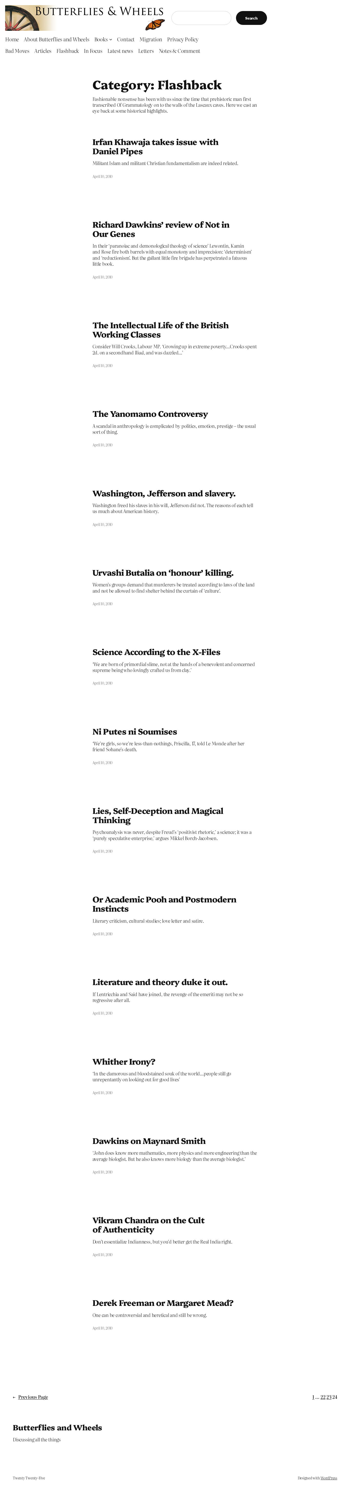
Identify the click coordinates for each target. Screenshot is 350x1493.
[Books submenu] (110, 39)
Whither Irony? (124, 1061)
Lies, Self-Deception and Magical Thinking (157, 815)
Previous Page (30, 1397)
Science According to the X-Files (156, 651)
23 (329, 1396)
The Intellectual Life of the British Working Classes (160, 329)
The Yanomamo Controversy (150, 413)
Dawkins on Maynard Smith (149, 1140)
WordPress (329, 1477)
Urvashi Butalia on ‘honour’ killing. (163, 572)
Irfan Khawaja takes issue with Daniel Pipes (155, 146)
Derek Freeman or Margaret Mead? (162, 1302)
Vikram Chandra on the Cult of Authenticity (148, 1224)
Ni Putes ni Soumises (134, 731)
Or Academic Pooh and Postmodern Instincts (164, 903)
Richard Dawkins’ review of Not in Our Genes (160, 228)
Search (251, 18)
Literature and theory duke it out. (160, 981)
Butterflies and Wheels (57, 1427)
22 (323, 1396)
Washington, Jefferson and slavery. (164, 492)
